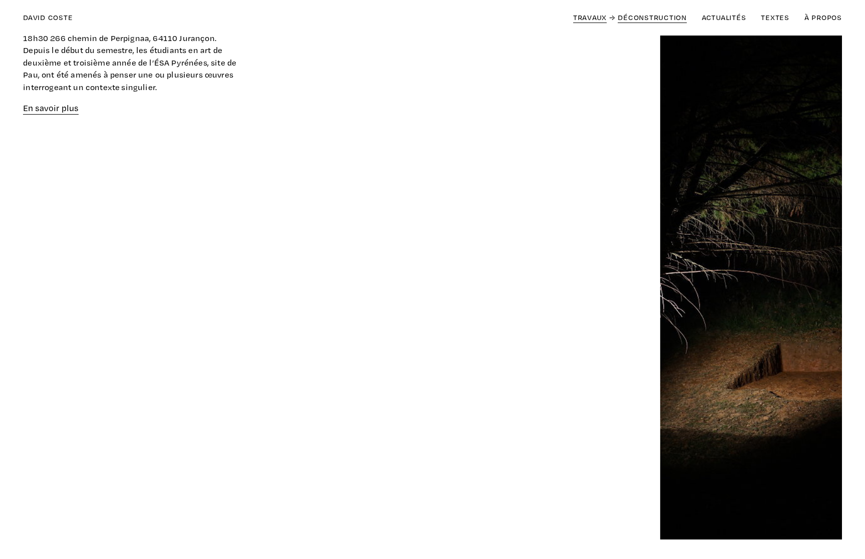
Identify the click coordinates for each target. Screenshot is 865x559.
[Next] (637, 290)
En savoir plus (51, 108)
